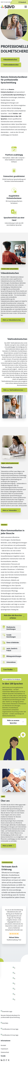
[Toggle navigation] (25, 6)
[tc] (14, 968)
